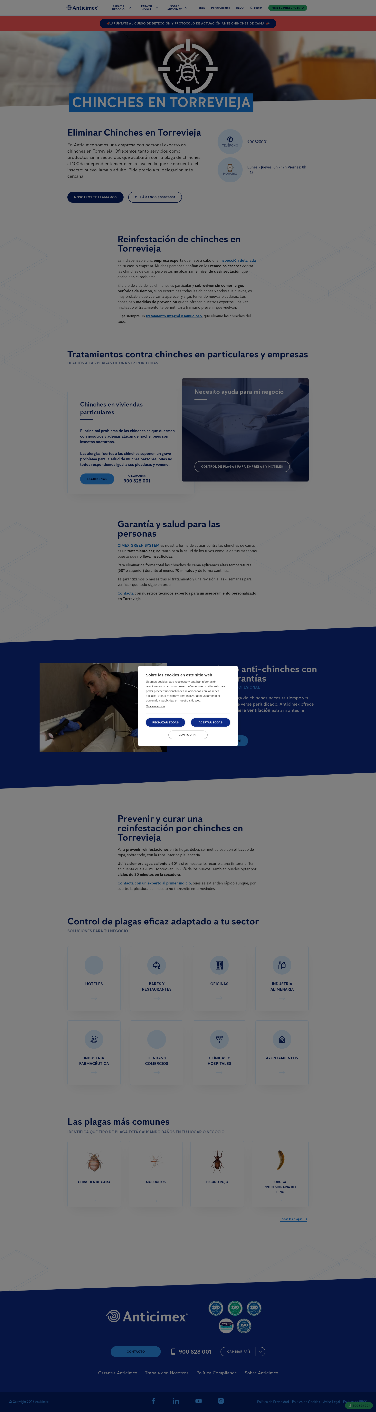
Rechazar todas (165, 722)
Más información (155, 706)
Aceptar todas (210, 722)
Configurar (188, 734)
